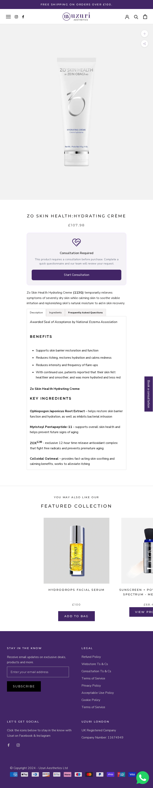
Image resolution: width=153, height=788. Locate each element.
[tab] (85, 312)
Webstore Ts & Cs (94, 664)
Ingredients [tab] (55, 312)
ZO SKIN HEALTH (49, 216)
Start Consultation (76, 275)
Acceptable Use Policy (97, 693)
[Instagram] (18, 744)
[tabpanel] (76, 393)
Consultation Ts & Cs (96, 671)
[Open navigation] (8, 16)
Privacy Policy (91, 685)
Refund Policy (91, 657)
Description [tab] (36, 312)
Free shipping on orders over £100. (76, 4)
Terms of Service (93, 678)
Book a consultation (148, 394)
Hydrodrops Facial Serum (76, 590)
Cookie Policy (90, 700)
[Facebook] (8, 744)
